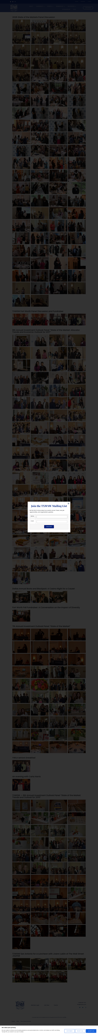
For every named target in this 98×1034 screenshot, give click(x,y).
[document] (49, 517)
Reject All (80, 1031)
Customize (69, 1031)
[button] (68, 503)
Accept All (91, 1031)
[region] (49, 1030)
